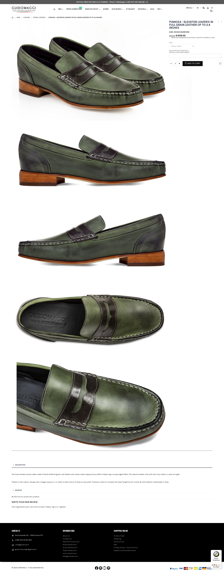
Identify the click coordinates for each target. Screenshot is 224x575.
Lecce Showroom (70, 553)
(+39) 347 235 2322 (134, 2)
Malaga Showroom (70, 556)
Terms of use (119, 542)
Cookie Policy (132, 547)
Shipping (117, 539)
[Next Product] (221, 21)
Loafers (26, 17)
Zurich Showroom (70, 547)
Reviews (18, 490)
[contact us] (147, 2)
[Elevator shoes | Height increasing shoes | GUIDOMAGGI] (23, 9)
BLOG (152, 9)
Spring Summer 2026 (74, 9)
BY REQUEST (130, 9)
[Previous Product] (218, 21)
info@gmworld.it (22, 545)
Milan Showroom (70, 545)
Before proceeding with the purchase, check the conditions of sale (193, 37)
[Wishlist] (212, 8)
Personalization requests (178, 50)
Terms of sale (119, 536)
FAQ (115, 545)
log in (54, 507)
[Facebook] (96, 569)
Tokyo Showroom (70, 550)
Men (59, 9)
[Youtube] (104, 569)
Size (171, 43)
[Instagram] (100, 569)
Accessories (116, 9)
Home (12, 17)
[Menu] (220, 551)
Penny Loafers (39, 17)
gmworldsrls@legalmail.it (26, 549)
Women (106, 9)
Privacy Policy (119, 547)
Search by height (91, 9)
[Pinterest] (108, 569)
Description (20, 465)
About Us (66, 536)
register (62, 507)
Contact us (67, 539)
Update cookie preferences (125, 550)
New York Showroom (71, 542)
